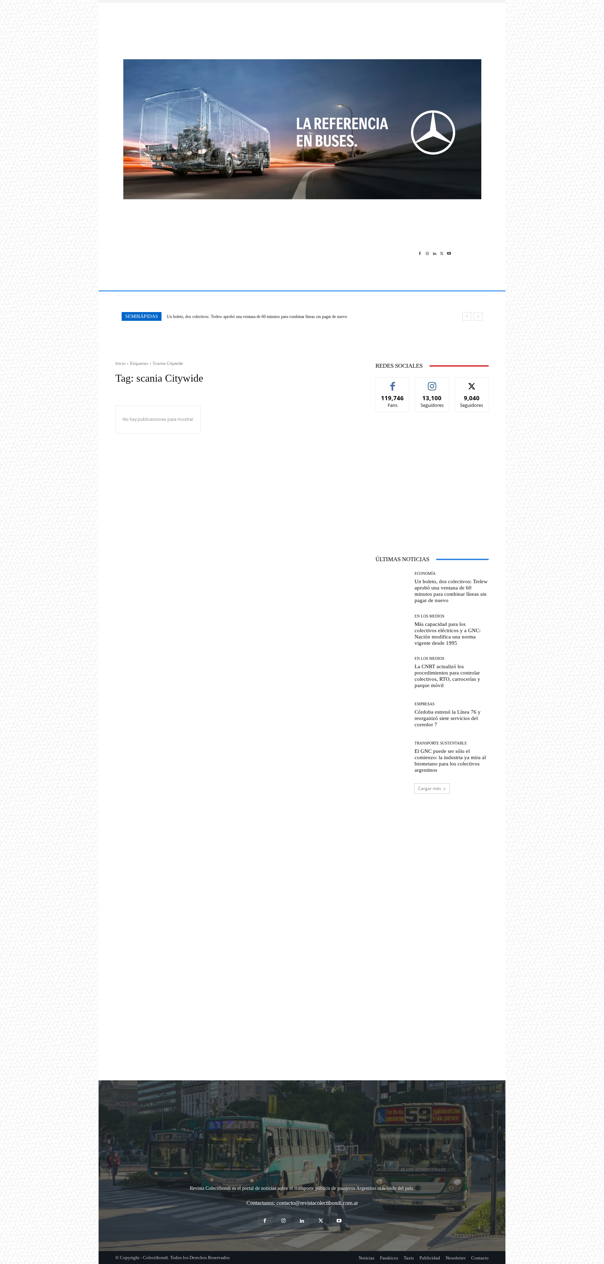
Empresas (424, 704)
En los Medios (429, 616)
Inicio (120, 363)
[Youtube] (449, 253)
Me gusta (392, 382)
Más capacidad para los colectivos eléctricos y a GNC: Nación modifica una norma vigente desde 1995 (251, 316)
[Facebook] (420, 253)
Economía (425, 573)
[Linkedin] (434, 253)
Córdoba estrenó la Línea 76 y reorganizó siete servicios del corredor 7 (448, 718)
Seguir (432, 382)
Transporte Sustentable (441, 743)
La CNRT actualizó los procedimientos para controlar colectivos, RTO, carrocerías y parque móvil (447, 676)
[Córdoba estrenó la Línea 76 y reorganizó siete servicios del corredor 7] (392, 715)
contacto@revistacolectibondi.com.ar (317, 1203)
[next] (478, 316)
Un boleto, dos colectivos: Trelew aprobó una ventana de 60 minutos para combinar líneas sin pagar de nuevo (451, 591)
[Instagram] (427, 253)
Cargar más (429, 788)
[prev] (466, 316)
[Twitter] (441, 253)
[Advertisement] (302, 27)
